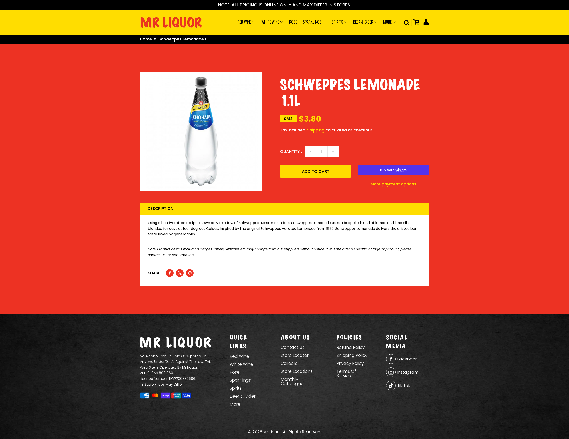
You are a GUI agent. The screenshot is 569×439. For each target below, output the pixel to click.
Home (146, 39)
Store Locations (297, 371)
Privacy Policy (350, 363)
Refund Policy (351, 347)
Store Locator (295, 355)
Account (425, 22)
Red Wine (245, 22)
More (388, 22)
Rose (293, 22)
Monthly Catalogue (292, 381)
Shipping (315, 130)
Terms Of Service (346, 373)
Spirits (337, 22)
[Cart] (415, 22)
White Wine (270, 22)
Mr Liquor (272, 432)
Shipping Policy (352, 355)
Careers (289, 363)
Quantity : (291, 151)
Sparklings (312, 22)
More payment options (393, 184)
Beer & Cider (363, 22)
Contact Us (292, 347)
